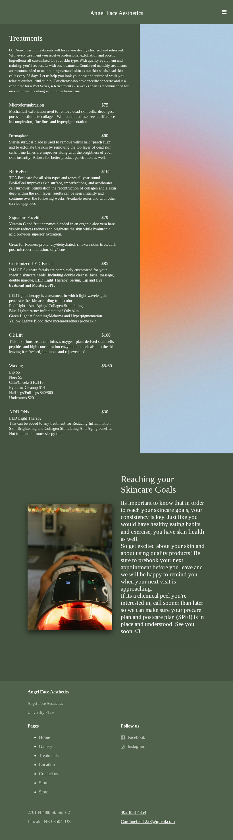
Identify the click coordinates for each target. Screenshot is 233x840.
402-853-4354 (133, 812)
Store (43, 782)
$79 (104, 217)
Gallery (45, 746)
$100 (106, 335)
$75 (104, 105)
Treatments (49, 755)
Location (47, 764)
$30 (104, 411)
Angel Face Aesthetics (116, 13)
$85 (104, 263)
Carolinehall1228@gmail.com (148, 821)
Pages (33, 726)
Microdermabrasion (26, 105)
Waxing (16, 365)
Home (44, 737)
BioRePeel (18, 171)
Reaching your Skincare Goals (148, 484)
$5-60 (106, 365)
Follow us (130, 726)
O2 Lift (15, 335)
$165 (106, 171)
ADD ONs (19, 411)
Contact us (48, 773)
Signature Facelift (25, 217)
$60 (104, 135)
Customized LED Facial (31, 263)
